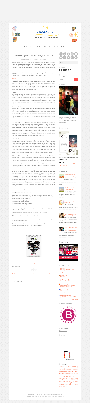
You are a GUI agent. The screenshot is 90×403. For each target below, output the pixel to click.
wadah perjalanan (69, 383)
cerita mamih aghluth (65, 284)
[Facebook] (61, 54)
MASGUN (62, 268)
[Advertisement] (45, 10)
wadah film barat (66, 373)
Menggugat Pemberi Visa (65, 280)
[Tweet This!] (33, 263)
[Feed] (76, 57)
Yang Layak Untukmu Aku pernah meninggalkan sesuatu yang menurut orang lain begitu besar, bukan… (67, 271)
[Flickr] (76, 54)
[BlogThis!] (16, 266)
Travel (31, 46)
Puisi (50, 46)
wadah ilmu (72, 375)
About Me (63, 46)
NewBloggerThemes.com (57, 396)
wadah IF (70, 369)
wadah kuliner (71, 378)
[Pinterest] (64, 57)
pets (67, 368)
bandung (73, 366)
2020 (60, 366)
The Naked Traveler (65, 279)
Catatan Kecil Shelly (65, 289)
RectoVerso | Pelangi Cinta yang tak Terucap (34, 55)
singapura (71, 368)
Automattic (35, 396)
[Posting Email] (13, 266)
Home (25, 46)
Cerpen (56, 46)
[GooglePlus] (68, 54)
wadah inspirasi (66, 376)
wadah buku (75, 369)
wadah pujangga (69, 384)
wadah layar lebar (40, 53)
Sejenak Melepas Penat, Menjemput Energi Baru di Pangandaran (67, 286)
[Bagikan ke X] (18, 266)
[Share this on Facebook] (31, 263)
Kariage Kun (62, 276)
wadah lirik (71, 381)
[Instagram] (72, 54)
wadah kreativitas (63, 378)
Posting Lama (52, 273)
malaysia (64, 368)
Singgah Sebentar (44, 394)
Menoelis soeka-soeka (65, 295)
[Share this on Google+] (35, 263)
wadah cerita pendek (63, 371)
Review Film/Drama (41, 46)
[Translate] (76, 79)
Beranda (35, 273)
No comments (43, 59)
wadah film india (74, 373)
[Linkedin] (68, 57)
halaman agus (63, 275)
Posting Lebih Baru (16, 273)
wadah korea (75, 376)
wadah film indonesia (27, 53)
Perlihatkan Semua (75, 299)
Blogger (59, 394)
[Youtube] (61, 57)
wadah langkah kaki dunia (72, 379)
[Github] (72, 57)
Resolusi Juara (64, 366)
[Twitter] (64, 54)
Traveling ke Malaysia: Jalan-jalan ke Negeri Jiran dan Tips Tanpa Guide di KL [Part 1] (70, 229)
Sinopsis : (14, 78)
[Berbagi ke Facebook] (19, 266)
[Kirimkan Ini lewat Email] (15, 266)
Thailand (69, 366)
